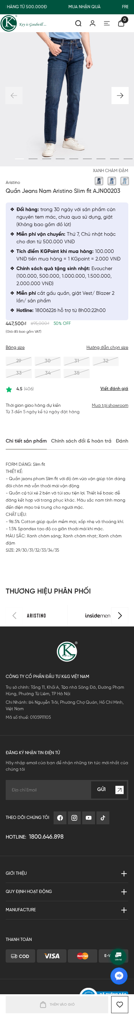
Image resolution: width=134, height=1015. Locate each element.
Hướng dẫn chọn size (107, 347)
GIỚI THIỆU (16, 873)
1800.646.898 (46, 837)
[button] (120, 95)
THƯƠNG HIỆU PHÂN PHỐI (48, 591)
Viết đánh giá (114, 388)
